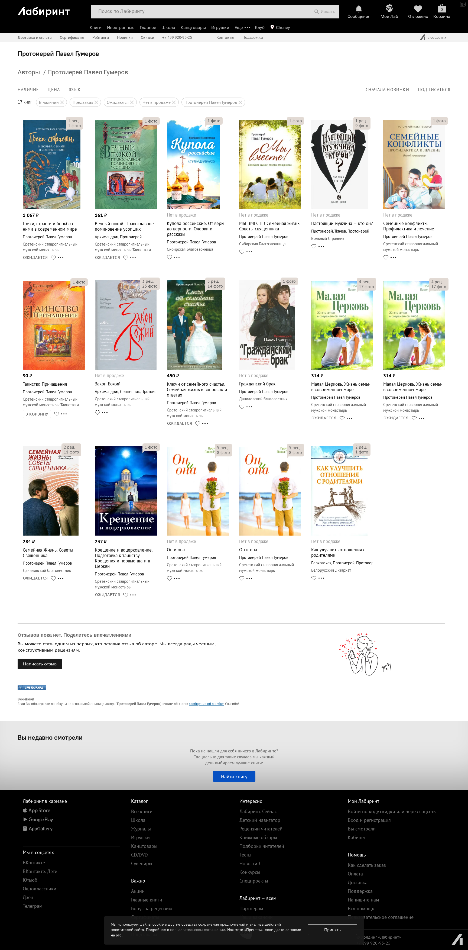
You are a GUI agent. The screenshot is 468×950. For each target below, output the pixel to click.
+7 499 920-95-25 (177, 37)
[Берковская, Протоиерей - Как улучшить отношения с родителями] (339, 534)
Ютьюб (30, 880)
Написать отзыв (40, 663)
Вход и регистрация (369, 820)
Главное (148, 27)
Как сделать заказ (367, 865)
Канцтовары (193, 27)
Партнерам (251, 908)
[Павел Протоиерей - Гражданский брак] (267, 368)
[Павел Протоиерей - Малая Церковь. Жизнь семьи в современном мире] (342, 368)
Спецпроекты (253, 881)
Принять (332, 929)
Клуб (260, 27)
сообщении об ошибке (206, 703)
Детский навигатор (259, 820)
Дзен (28, 897)
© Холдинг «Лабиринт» (378, 937)
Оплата (355, 874)
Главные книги (146, 900)
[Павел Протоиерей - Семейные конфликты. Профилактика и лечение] (414, 207)
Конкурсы (249, 872)
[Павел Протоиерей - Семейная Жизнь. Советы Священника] (51, 534)
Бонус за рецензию (151, 908)
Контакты (225, 37)
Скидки (147, 37)
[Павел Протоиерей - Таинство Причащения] (54, 368)
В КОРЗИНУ (37, 414)
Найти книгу (234, 776)
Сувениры (141, 863)
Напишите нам (363, 900)
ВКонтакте (34, 862)
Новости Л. (251, 863)
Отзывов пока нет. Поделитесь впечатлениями (74, 635)
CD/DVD (139, 855)
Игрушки (220, 27)
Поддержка (252, 37)
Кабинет (357, 837)
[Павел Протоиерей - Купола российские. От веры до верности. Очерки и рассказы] (193, 207)
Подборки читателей (261, 846)
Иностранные (120, 27)
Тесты (245, 855)
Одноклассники (39, 888)
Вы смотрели (362, 829)
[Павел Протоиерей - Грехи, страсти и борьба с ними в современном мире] (51, 207)
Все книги (141, 811)
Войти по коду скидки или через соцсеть (391, 811)
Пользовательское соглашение (381, 917)
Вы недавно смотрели (50, 737)
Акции (138, 891)
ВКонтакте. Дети (40, 871)
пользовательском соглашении (197, 929)
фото (74, 125)
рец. (73, 120)
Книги (96, 27)
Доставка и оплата (35, 37)
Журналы (141, 829)
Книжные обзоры (258, 837)
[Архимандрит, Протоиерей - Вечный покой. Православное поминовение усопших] (126, 207)
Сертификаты (72, 37)
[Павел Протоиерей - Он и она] (198, 534)
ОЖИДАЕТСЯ (35, 257)
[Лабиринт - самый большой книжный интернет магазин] (51, 10)
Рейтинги (100, 37)
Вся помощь (361, 908)
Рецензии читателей (260, 829)
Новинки (125, 37)
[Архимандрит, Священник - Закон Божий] (126, 368)
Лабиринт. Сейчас (258, 811)
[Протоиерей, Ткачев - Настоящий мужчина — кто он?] (339, 207)
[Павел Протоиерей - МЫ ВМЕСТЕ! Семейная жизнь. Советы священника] (270, 207)
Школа (168, 27)
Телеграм (33, 906)
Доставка (358, 882)
